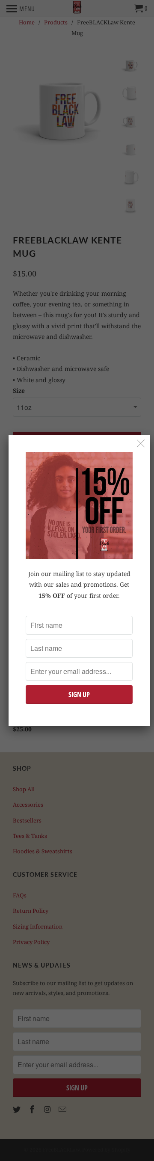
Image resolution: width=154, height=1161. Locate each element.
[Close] (140, 443)
